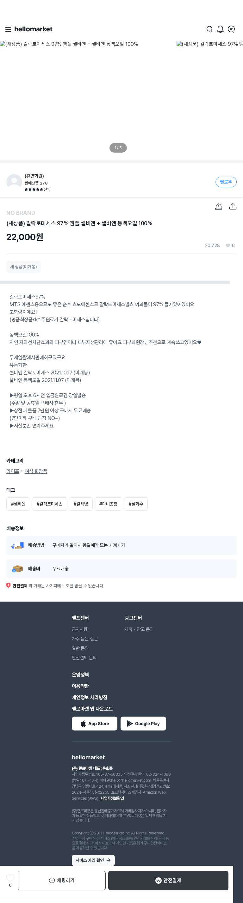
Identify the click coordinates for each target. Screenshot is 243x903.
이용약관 (80, 686)
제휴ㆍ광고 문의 (139, 629)
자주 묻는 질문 (85, 639)
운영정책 (80, 675)
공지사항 (80, 629)
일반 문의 (80, 648)
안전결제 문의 (84, 658)
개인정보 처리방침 (89, 697)
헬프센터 (80, 618)
